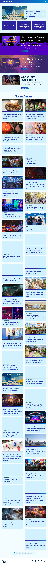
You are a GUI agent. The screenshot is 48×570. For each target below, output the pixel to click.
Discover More (24, 88)
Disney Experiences (27, 564)
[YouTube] (32, 561)
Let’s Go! (23, 68)
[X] (41, 561)
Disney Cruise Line (32, 1)
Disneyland (25, 1)
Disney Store (36, 564)
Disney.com (44, 564)
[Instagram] (35, 561)
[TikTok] (29, 561)
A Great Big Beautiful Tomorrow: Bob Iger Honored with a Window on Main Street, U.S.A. (12, 148)
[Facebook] (38, 561)
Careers (40, 564)
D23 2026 (14, 1)
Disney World (18, 1)
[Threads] (44, 561)
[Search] (45, 1)
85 (31, 553)
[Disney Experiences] (4, 561)
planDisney (32, 564)
